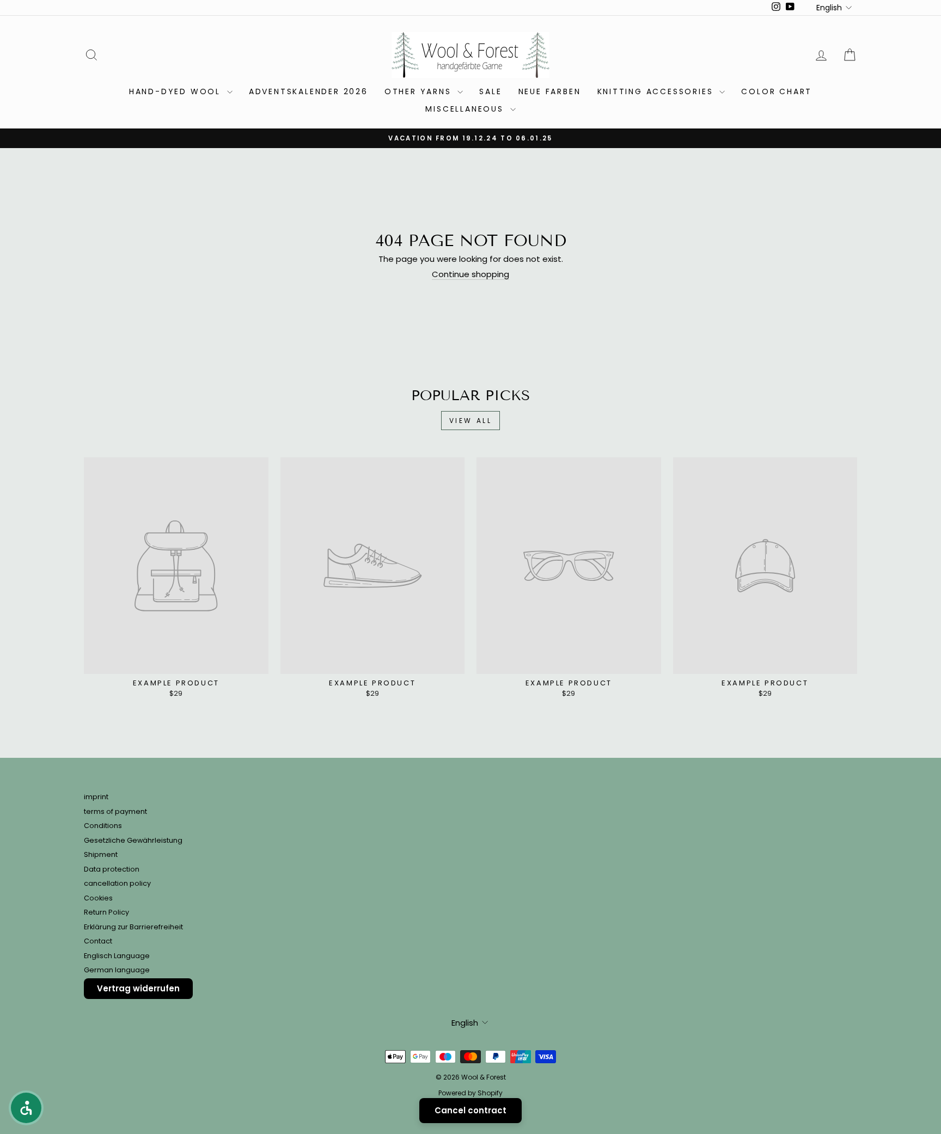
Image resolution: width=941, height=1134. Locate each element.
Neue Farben (549, 91)
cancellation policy (117, 883)
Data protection (111, 869)
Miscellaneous (466, 108)
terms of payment (115, 811)
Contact (98, 941)
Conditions (103, 825)
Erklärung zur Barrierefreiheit (133, 926)
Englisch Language (117, 955)
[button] (26, 1107)
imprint (96, 796)
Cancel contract (470, 1110)
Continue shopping (470, 274)
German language (117, 969)
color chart (776, 91)
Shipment (101, 854)
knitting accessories (657, 91)
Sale (490, 91)
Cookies (98, 898)
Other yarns (419, 91)
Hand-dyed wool (176, 91)
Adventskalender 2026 (308, 91)
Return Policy (106, 912)
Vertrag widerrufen (138, 988)
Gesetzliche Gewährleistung (133, 840)
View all (470, 420)
